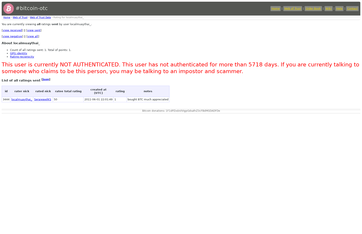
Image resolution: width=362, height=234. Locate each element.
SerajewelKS (42, 99)
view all (32, 36)
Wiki (329, 8)
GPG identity (18, 53)
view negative (12, 36)
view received (12, 30)
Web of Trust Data (40, 17)
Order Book (313, 8)
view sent (33, 30)
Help (339, 8)
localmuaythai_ (21, 99)
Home (276, 8)
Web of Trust (292, 8)
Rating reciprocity (22, 56)
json (46, 79)
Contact (352, 8)
